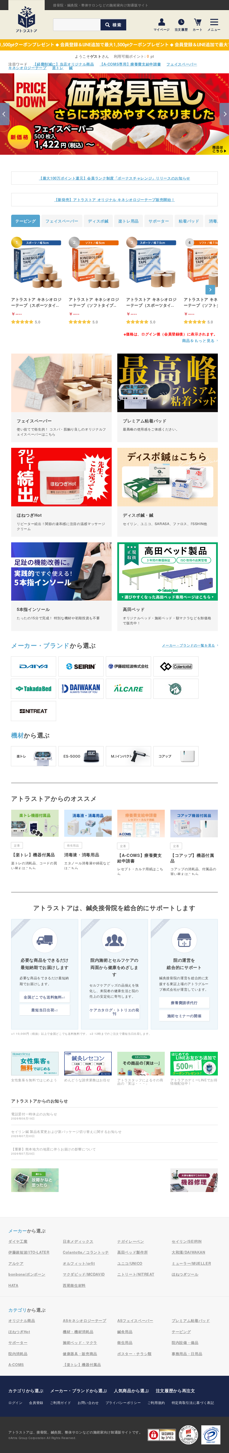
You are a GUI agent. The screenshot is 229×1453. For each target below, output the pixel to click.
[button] (4, 114)
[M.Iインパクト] (128, 756)
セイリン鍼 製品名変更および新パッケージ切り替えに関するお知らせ (66, 1133)
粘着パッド (189, 221)
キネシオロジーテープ (27, 67)
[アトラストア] (26, 19)
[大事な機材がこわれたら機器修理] (194, 1181)
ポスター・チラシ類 (134, 1353)
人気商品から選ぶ (131, 1390)
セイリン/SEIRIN (187, 1241)
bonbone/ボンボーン (26, 1274)
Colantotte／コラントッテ (86, 1252)
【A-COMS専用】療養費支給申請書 (130, 64)
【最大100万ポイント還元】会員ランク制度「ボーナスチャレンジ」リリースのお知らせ (114, 178)
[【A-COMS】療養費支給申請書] (141, 842)
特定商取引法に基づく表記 (193, 1402)
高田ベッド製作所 (132, 1252)
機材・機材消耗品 (78, 1331)
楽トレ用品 (128, 221)
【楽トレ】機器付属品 (82, 1364)
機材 (17, 735)
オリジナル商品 (21, 1320)
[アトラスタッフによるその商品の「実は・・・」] (141, 1068)
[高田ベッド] (167, 586)
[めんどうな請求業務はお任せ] (88, 1067)
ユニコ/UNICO (129, 1263)
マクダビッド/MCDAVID (84, 1274)
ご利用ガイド (60, 1402)
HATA (13, 1285)
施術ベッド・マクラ (80, 1342)
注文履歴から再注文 (175, 1390)
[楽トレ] (33, 756)
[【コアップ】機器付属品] (194, 842)
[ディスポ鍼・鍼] (167, 492)
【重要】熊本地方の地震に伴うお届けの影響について (53, 1151)
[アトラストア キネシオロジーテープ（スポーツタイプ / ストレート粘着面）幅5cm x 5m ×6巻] (37, 264)
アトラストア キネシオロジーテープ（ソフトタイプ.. (94, 302)
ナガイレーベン (130, 1241)
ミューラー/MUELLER (191, 1263)
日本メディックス (78, 1241)
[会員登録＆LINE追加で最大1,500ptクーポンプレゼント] (114, 44)
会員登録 (36, 1402)
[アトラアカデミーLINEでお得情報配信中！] (194, 1068)
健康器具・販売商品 (80, 1353)
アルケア (16, 1263)
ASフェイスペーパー (135, 1320)
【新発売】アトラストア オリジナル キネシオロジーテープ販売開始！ (114, 199)
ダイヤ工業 (17, 1241)
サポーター (159, 221)
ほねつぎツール (185, 1274)
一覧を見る (188, 645)
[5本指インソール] (61, 586)
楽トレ (58, 67)
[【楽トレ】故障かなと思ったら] (35, 1181)
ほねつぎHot (19, 1331)
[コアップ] (176, 756)
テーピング (25, 221)
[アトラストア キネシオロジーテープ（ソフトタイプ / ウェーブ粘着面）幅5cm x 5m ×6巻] (95, 264)
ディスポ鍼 (98, 221)
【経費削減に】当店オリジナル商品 (63, 64)
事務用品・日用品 (187, 1353)
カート (197, 29)
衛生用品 (125, 1342)
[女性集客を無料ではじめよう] (35, 1067)
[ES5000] (81, 756)
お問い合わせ (88, 1402)
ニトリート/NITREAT (135, 1274)
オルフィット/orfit (79, 1263)
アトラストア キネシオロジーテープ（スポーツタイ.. (36, 302)
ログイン (15, 1402)
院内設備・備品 (185, 1342)
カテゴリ (17, 1310)
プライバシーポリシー (123, 1402)
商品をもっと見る (198, 340)
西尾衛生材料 (74, 1285)
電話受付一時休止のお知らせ (34, 1115)
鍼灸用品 (125, 1331)
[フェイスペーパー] (61, 398)
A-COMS (16, 1364)
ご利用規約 (156, 1402)
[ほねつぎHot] (61, 492)
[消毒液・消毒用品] (88, 839)
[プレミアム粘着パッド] (167, 398)
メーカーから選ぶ (78, 1390)
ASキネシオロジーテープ (84, 1320)
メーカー (40, 645)
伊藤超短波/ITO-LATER (28, 1252)
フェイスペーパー (181, 64)
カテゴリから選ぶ (25, 1390)
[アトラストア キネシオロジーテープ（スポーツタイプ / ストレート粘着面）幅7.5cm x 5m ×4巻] (152, 264)
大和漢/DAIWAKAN (188, 1252)
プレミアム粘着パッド (191, 1320)
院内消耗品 (17, 1353)
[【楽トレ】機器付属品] (35, 839)
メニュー (214, 29)
